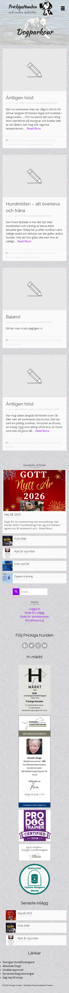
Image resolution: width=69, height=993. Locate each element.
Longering (51, 443)
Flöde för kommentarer (34, 616)
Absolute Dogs (12, 966)
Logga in (34, 609)
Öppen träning (23, 576)
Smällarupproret (13, 970)
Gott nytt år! (21, 563)
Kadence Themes (46, 985)
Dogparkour (29, 140)
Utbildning (47, 144)
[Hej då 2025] (34, 490)
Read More (34, 128)
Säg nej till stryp (13, 977)
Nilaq (31, 144)
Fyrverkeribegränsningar (18, 973)
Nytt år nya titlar (24, 551)
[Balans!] (34, 289)
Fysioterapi (37, 340)
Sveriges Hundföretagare (18, 962)
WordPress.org (34, 620)
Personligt (38, 144)
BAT (9, 253)
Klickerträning (22, 144)
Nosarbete (27, 257)
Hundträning (11, 144)
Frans (42, 140)
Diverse (21, 140)
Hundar (53, 140)
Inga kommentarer (46, 103)
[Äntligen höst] (34, 69)
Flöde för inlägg (34, 613)
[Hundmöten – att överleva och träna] (34, 176)
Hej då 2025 (12, 514)
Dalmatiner (12, 140)
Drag (37, 140)
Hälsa (47, 140)
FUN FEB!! (20, 538)
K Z (10, 103)
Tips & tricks (15, 344)
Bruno (10, 443)
